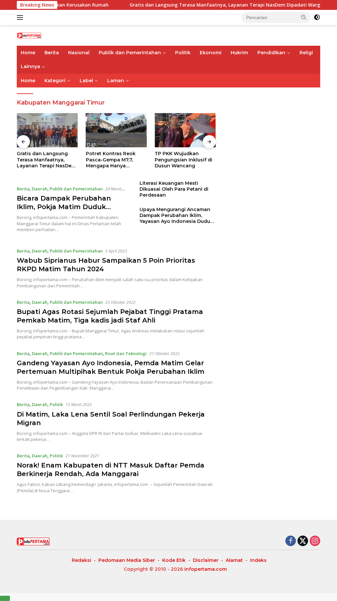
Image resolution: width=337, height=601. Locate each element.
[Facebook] (290, 541)
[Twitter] (303, 541)
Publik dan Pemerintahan (130, 53)
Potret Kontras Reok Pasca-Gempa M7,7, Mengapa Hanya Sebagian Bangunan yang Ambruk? (111, 160)
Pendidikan (271, 53)
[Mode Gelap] (317, 17)
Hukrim (239, 53)
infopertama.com (205, 569)
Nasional (79, 53)
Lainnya (30, 66)
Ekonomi (210, 53)
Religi (306, 53)
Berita (51, 53)
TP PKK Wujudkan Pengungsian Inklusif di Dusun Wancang (183, 159)
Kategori (54, 81)
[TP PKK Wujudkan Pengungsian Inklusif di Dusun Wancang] (185, 130)
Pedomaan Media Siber (126, 560)
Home (28, 53)
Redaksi (81, 560)
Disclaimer (206, 560)
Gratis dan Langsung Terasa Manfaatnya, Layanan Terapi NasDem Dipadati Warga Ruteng (223, 5)
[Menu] (21, 17)
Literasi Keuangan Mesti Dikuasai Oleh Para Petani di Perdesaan (174, 189)
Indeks (258, 560)
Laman (115, 81)
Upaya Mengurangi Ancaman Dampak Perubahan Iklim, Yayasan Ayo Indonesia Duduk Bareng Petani (176, 215)
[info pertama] (45, 35)
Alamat (234, 560)
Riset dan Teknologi (126, 353)
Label (86, 81)
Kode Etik (174, 560)
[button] (303, 17)
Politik (183, 53)
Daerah (39, 189)
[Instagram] (315, 541)
